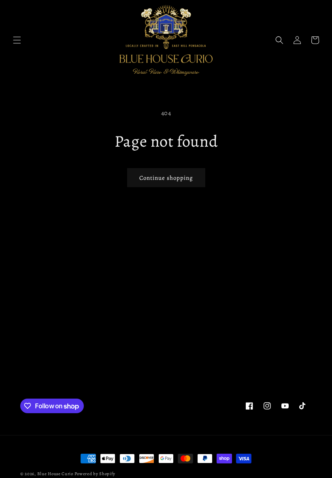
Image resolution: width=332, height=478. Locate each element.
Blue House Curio (55, 474)
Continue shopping (166, 178)
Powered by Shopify (95, 474)
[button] (17, 40)
